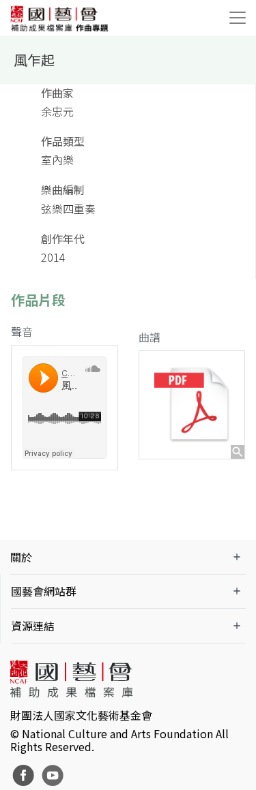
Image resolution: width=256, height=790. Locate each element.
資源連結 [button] (33, 626)
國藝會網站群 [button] (43, 591)
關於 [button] (21, 557)
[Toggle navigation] (237, 18)
